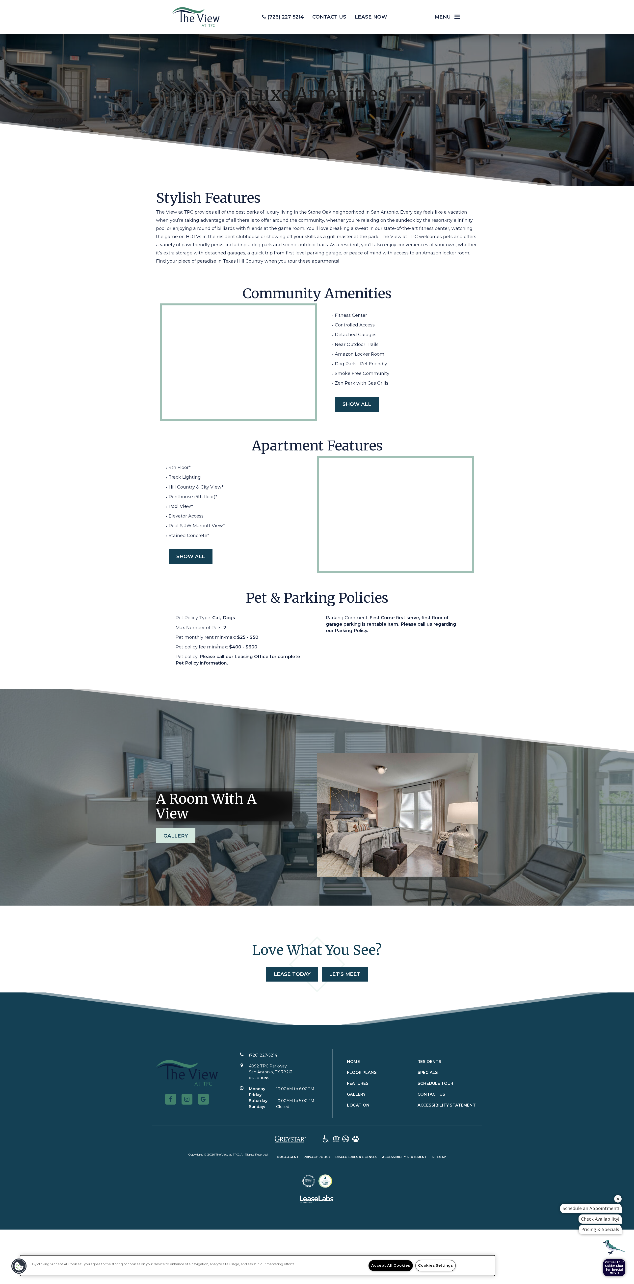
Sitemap (439, 1157)
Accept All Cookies (390, 1265)
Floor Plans (362, 1072)
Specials (428, 1072)
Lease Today (292, 974)
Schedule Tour (435, 1083)
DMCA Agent (288, 1157)
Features (358, 1083)
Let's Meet (344, 974)
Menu (443, 17)
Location (358, 1105)
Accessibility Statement (447, 1105)
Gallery (175, 836)
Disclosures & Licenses (356, 1157)
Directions (259, 1078)
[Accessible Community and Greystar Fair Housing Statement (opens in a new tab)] (325, 1139)
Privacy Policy (317, 1157)
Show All (357, 404)
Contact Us (431, 1094)
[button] (170, 1099)
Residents (429, 1061)
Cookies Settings (435, 1265)
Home (353, 1061)
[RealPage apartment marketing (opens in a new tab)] (317, 1200)
